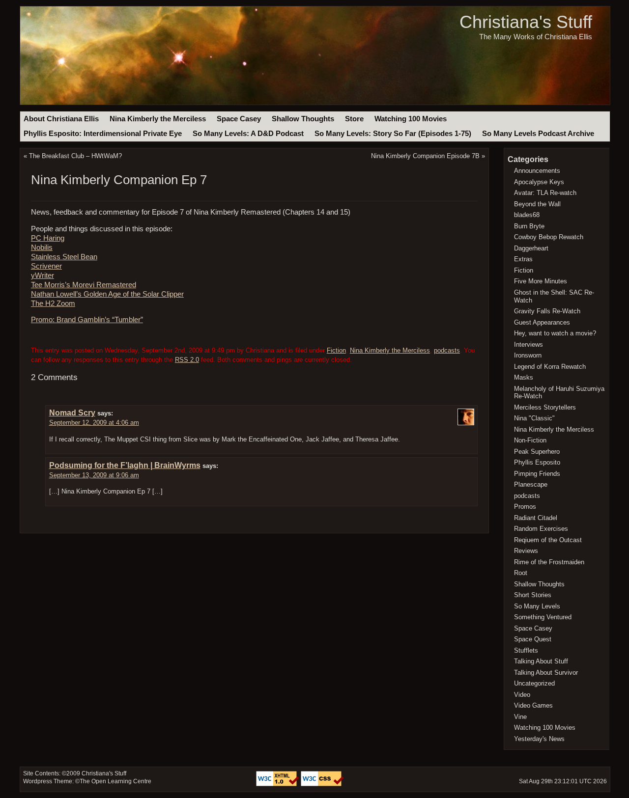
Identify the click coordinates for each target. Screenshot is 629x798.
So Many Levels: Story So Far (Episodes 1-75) (392, 134)
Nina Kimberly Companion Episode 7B (425, 156)
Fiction (336, 350)
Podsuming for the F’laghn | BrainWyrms (124, 465)
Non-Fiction (530, 440)
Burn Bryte (529, 226)
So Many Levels (537, 606)
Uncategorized (534, 683)
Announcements (537, 170)
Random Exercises (541, 528)
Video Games (533, 705)
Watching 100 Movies (410, 119)
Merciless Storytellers (545, 407)
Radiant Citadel (535, 518)
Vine (520, 716)
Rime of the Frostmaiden (549, 562)
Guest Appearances (542, 322)
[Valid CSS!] (322, 784)
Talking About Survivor (546, 672)
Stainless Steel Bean (64, 257)
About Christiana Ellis (61, 119)
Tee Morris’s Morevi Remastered (83, 285)
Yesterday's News (539, 739)
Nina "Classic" (534, 418)
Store (354, 119)
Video (522, 694)
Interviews (528, 344)
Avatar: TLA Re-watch (545, 192)
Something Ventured (543, 617)
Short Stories (532, 595)
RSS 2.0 (187, 359)
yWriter (42, 275)
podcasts (447, 350)
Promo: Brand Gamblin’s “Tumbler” (87, 320)
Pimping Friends (537, 473)
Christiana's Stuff (525, 22)
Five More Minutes (540, 281)
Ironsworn (528, 355)
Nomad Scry (72, 413)
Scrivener (46, 266)
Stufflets (526, 650)
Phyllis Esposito (537, 462)
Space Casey (239, 119)
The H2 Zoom (53, 303)
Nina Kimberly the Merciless (158, 119)
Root (520, 573)
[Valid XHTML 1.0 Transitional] (278, 784)
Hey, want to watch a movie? (555, 333)
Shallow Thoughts (303, 119)
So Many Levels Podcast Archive (538, 134)
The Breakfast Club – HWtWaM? (75, 156)
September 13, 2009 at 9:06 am (94, 475)
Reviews (526, 550)
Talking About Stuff (541, 661)
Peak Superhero (537, 451)
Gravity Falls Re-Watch (547, 311)
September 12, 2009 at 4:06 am (94, 422)
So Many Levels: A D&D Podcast (248, 134)
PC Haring (47, 238)
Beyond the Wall (537, 204)
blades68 (527, 215)
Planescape (530, 484)
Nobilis (42, 247)
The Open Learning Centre (115, 781)
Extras (523, 259)
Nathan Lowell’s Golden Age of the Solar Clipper (107, 294)
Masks (523, 377)
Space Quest (532, 639)
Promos (525, 506)
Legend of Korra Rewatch (550, 366)
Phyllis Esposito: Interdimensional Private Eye (103, 134)
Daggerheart (531, 248)
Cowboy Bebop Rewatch (548, 237)
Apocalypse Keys (539, 182)
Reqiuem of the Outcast (548, 540)
